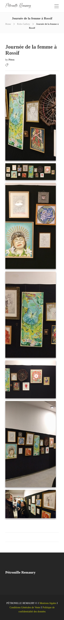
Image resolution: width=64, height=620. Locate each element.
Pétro (11, 59)
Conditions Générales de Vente (25, 607)
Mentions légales (47, 603)
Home (8, 24)
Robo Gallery (23, 24)
